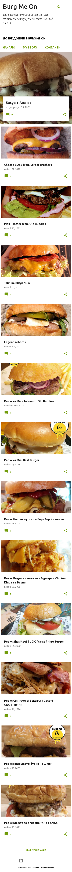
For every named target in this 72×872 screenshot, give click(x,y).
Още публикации (36, 850)
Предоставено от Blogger (38, 860)
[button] (64, 114)
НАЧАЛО (9, 47)
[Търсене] (59, 7)
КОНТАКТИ (52, 47)
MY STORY (30, 47)
